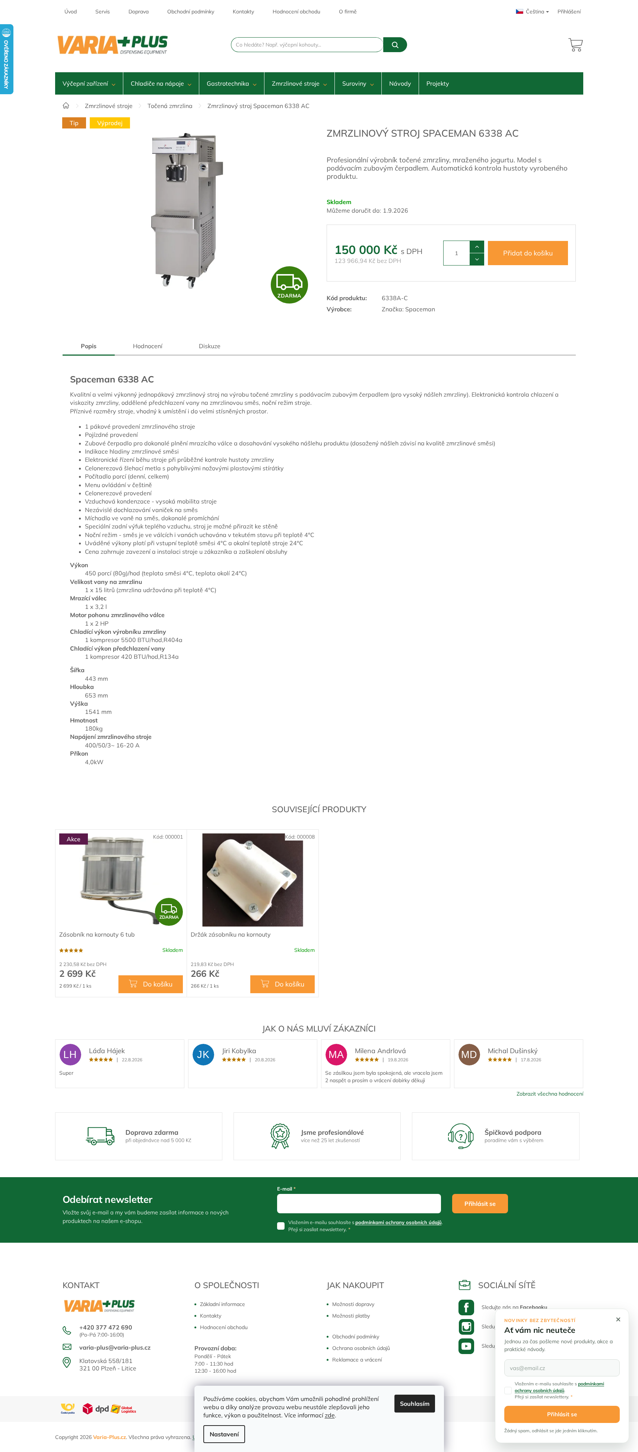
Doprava (138, 11)
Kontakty (243, 11)
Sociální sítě (507, 1285)
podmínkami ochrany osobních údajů (398, 1222)
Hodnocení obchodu (296, 11)
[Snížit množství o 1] (477, 259)
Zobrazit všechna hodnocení (550, 1093)
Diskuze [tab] (209, 346)
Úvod (70, 11)
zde (330, 1415)
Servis (102, 11)
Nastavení (224, 1434)
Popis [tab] (88, 346)
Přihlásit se (480, 1203)
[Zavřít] (618, 1319)
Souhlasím (414, 1403)
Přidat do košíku (528, 253)
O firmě (348, 11)
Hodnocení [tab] (147, 346)
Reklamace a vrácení (357, 1359)
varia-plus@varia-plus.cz (114, 1347)
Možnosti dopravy (353, 1304)
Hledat (395, 44)
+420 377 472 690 (105, 1327)
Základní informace (222, 1304)
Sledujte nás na (514, 1307)
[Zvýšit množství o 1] (477, 247)
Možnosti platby (351, 1315)
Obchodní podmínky (190, 11)
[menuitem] (89, 83)
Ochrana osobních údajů (361, 1348)
